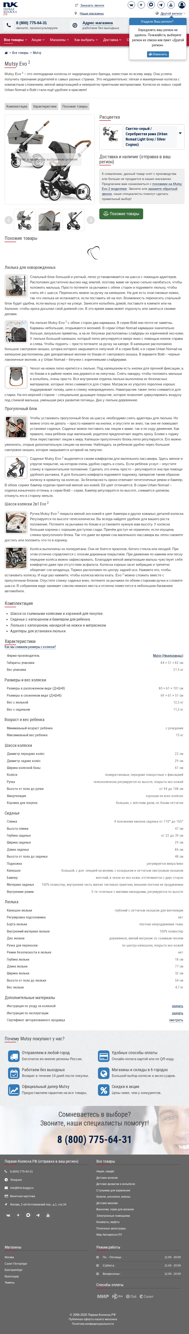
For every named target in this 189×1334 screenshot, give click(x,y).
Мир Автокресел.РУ (109, 1234)
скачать (177, 1006)
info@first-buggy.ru (22, 1188)
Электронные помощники (113, 1215)
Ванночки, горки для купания (115, 1209)
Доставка (110, 40)
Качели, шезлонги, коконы (113, 1196)
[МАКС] (151, 5)
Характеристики (44, 106)
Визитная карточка (22, 1196)
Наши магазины (92, 13)
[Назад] (9, 220)
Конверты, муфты (108, 1222)
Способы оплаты (110, 1284)
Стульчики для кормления (113, 1190)
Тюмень (10, 1282)
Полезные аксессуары (111, 1228)
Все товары (105, 1161)
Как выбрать (84, 40)
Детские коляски (107, 1177)
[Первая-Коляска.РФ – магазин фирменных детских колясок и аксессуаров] (6, 53)
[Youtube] (171, 5)
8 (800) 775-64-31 (31, 23)
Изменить (159, 54)
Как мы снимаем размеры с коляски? (30, 647)
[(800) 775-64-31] (8, 25)
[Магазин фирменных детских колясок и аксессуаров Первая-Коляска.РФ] (10, 9)
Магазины (58, 40)
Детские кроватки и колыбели (115, 1184)
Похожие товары (75, 106)
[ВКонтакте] (131, 5)
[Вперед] (91, 220)
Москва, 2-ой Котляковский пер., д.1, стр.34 (38, 1204)
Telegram (16, 1180)
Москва (9, 1257)
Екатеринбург (14, 1270)
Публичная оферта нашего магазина (93, 1319)
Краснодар (12, 1276)
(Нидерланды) (168, 656)
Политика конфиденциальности (93, 1323)
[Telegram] (161, 5)
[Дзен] (141, 5)
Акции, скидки (105, 1171)
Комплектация (16, 106)
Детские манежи (107, 1203)
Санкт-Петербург (16, 1263)
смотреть (176, 1020)
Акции (36, 40)
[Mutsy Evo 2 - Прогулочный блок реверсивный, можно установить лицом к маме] (73, 220)
